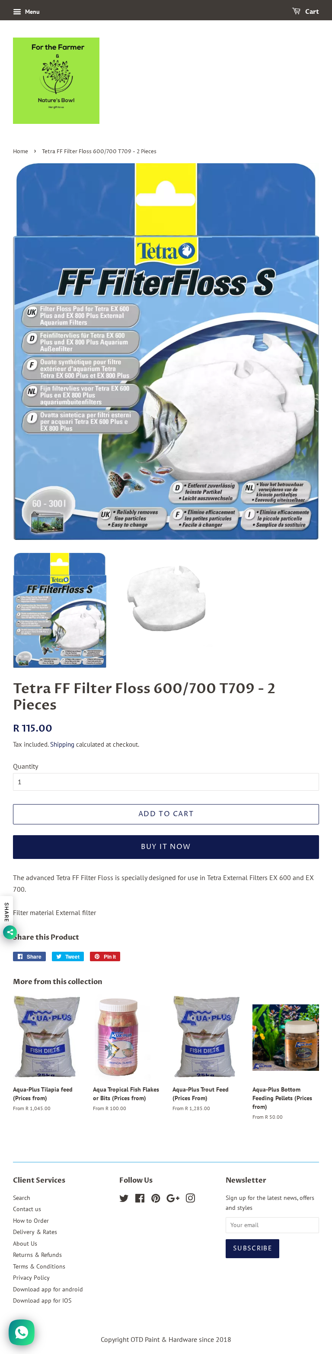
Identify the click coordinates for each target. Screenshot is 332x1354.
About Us (25, 1243)
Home (20, 151)
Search (21, 1198)
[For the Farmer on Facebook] (140, 1200)
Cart (311, 12)
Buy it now (166, 847)
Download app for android (48, 1289)
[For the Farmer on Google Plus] (172, 1200)
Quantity (25, 766)
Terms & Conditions (39, 1266)
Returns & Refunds (37, 1255)
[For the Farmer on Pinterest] (155, 1200)
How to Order (31, 1221)
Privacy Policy (31, 1277)
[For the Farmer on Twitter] (124, 1200)
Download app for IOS (42, 1300)
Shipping (62, 744)
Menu (31, 12)
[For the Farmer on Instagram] (190, 1200)
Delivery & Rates (35, 1232)
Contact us (27, 1209)
